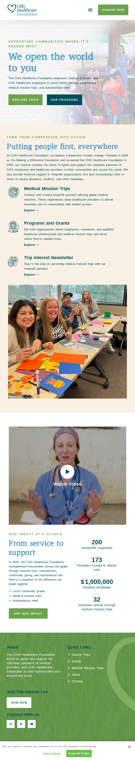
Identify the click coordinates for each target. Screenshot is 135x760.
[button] (90, 10)
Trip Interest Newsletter (48, 257)
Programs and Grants (47, 223)
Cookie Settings (52, 753)
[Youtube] (32, 724)
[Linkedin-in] (21, 724)
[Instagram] (11, 724)
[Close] (129, 747)
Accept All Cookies (79, 753)
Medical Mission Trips (47, 188)
